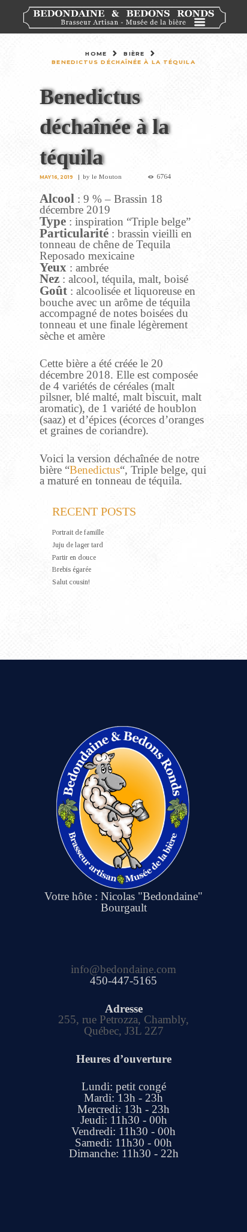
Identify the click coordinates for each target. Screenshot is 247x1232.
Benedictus (95, 469)
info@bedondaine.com (123, 969)
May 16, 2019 (56, 177)
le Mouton (107, 176)
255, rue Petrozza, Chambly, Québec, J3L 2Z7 (123, 1025)
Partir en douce (74, 557)
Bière (133, 53)
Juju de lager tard (77, 545)
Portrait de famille (78, 532)
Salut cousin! (71, 582)
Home (95, 53)
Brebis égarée (71, 569)
